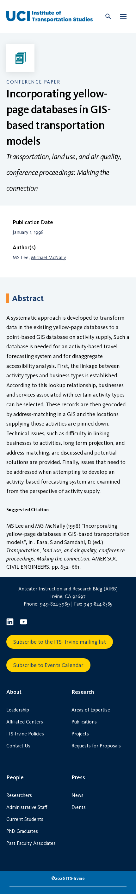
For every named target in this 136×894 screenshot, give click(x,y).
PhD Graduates (22, 831)
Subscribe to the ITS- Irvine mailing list (59, 641)
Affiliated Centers (24, 722)
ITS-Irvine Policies (25, 734)
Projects (80, 734)
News (77, 795)
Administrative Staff (26, 807)
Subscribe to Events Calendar (48, 665)
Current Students (24, 819)
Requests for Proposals (96, 746)
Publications (84, 722)
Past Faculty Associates (31, 843)
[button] (123, 16)
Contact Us (18, 746)
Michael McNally (48, 257)
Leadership (17, 710)
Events (78, 807)
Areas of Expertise (90, 710)
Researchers (19, 795)
